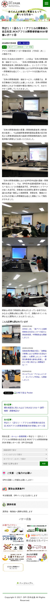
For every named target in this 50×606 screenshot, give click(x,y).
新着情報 (23, 436)
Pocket (30, 393)
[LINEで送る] (20, 393)
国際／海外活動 (23, 43)
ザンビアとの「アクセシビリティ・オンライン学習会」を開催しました (34, 377)
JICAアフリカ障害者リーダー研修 (20, 47)
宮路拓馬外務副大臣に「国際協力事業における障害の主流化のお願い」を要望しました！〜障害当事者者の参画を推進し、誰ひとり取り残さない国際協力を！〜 (34, 358)
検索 (44, 464)
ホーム (14, 436)
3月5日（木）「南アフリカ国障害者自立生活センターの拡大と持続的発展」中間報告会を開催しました (34, 333)
